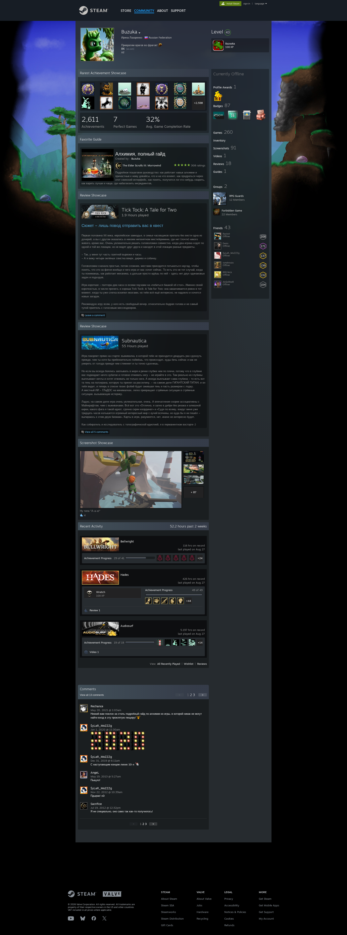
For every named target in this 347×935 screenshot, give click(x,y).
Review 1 (95, 610)
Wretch (100, 592)
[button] (240, 32)
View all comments (92, 695)
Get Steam (265, 898)
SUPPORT (178, 11)
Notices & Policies (235, 912)
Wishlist (188, 663)
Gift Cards (167, 925)
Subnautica (134, 341)
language (259, 3)
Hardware (202, 912)
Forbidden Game (232, 210)
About (162, 11)
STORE (126, 11)
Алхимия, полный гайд (140, 154)
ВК (123, 48)
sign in (246, 3)
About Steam (169, 898)
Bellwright (127, 541)
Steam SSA (167, 905)
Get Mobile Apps (269, 905)
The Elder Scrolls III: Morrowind (141, 165)
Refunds (229, 925)
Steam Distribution (172, 918)
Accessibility (231, 905)
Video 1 (94, 652)
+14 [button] (200, 642)
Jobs (199, 905)
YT (123, 52)
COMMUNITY (144, 11)
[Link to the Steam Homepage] (93, 13)
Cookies (229, 918)
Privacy (228, 898)
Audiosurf (126, 625)
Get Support (266, 912)
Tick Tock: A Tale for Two (149, 210)
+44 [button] (188, 600)
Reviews (202, 663)
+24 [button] (200, 558)
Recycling (202, 918)
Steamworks (168, 912)
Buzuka (135, 158)
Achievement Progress (97, 558)
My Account (266, 918)
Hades (124, 574)
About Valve (204, 898)
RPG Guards (236, 195)
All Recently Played (168, 663)
